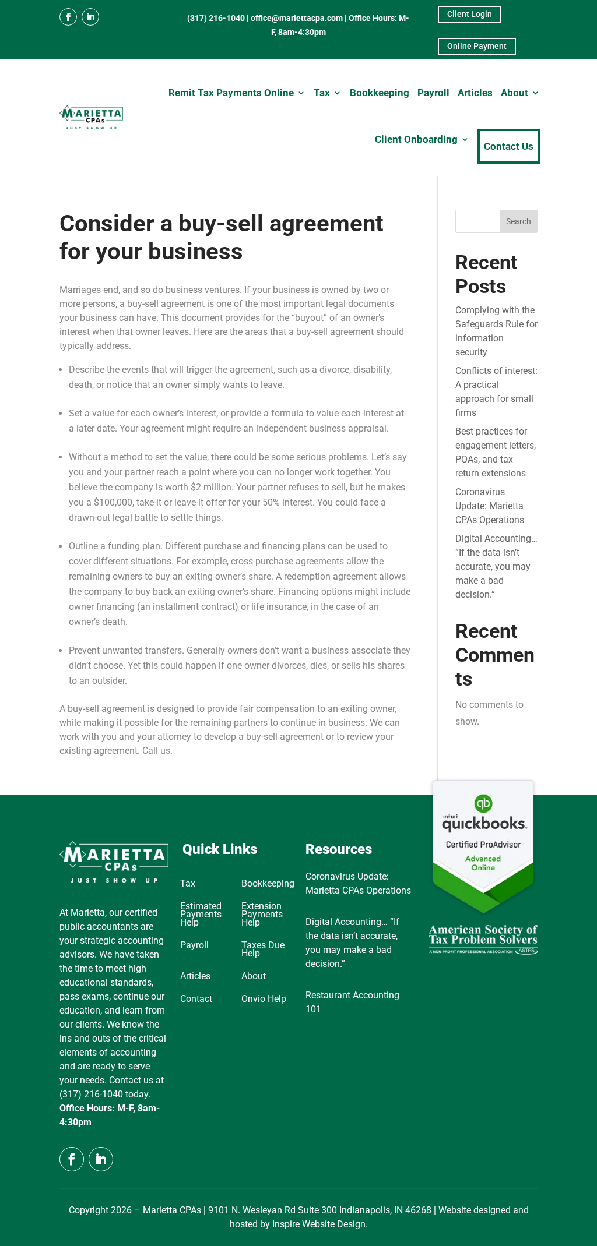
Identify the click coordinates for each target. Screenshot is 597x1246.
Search (518, 221)
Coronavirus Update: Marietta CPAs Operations (489, 505)
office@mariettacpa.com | (300, 18)
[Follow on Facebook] (68, 17)
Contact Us (508, 146)
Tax (322, 92)
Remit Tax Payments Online (231, 92)
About (514, 92)
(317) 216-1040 (216, 18)
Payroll (433, 92)
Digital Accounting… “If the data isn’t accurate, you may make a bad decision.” (496, 566)
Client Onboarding (416, 139)
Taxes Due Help (263, 950)
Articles (475, 92)
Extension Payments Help (262, 915)
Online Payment (477, 46)
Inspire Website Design (319, 1224)
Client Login (469, 14)
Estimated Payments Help (201, 915)
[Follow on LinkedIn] (90, 17)
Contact (196, 999)
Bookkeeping (379, 92)
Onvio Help (263, 999)
